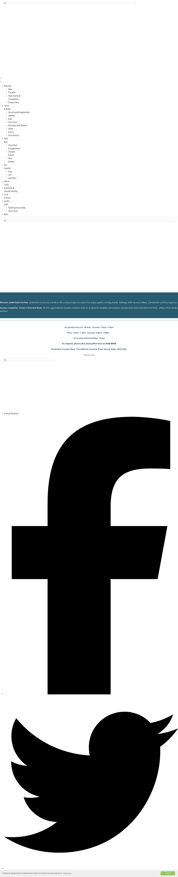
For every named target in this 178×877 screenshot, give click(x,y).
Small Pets (12, 178)
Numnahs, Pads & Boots (17, 125)
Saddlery (11, 115)
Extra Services (13, 135)
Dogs (10, 171)
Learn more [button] (67, 873)
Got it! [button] (168, 873)
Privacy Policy (13, 102)
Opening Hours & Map (17, 207)
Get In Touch (13, 211)
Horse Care (12, 122)
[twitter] (91, 868)
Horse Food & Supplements (19, 112)
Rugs (10, 119)
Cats (10, 175)
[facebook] (91, 694)
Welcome (7, 86)
